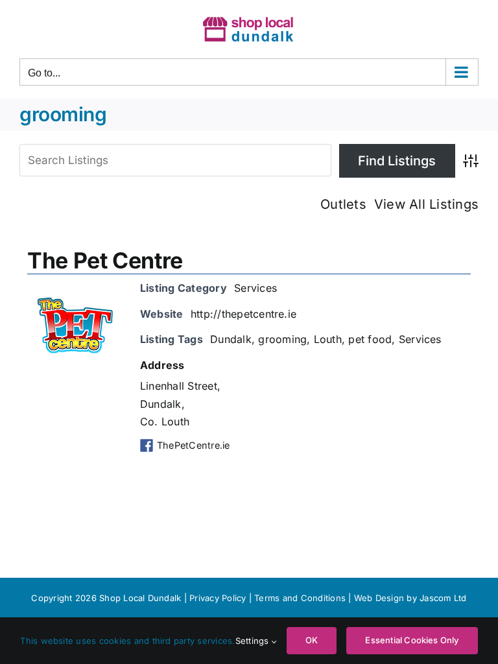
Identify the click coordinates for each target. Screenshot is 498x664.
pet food (370, 339)
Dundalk (231, 339)
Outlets (343, 204)
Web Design (379, 598)
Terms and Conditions (301, 598)
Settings (253, 640)
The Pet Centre (105, 260)
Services (255, 287)
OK (311, 640)
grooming (282, 339)
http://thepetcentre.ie (243, 313)
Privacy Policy (217, 598)
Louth (328, 339)
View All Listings (426, 204)
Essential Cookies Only (411, 640)
